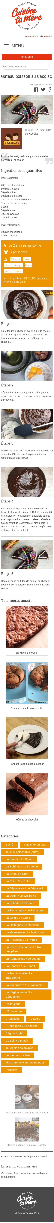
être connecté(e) (22, 1173)
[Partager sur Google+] (50, 90)
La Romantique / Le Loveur (23, 958)
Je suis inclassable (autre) (22, 852)
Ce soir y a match (17, 1040)
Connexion (47, 36)
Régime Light (14, 1033)
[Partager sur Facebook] (36, 90)
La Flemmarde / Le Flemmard (25, 910)
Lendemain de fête (18, 1055)
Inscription (32, 36)
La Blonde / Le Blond (19, 859)
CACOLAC (29, 278)
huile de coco (42, 278)
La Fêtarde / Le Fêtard (20, 903)
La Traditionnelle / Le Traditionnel (19, 975)
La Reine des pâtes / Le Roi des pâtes (23, 949)
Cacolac (33, 133)
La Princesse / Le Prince (21, 939)
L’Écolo (35, 1018)
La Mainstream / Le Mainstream (26, 932)
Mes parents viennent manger (25, 1062)
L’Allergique (13, 1004)
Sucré (9, 844)
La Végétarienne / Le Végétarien (19, 994)
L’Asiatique (13, 1018)
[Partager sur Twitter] (43, 90)
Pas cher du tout (34, 844)
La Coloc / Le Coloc (18, 881)
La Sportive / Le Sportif (20, 966)
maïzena (8, 281)
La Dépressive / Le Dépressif (24, 888)
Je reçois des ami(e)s (19, 1048)
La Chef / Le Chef (17, 873)
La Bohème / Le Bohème (22, 866)
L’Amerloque (14, 1011)
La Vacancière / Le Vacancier (24, 985)
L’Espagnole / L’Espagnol (22, 1025)
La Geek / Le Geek (18, 917)
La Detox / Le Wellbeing (21, 895)
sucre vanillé (20, 281)
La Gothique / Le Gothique (23, 925)
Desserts (11, 1069)
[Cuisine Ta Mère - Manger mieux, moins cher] (27, 16)
